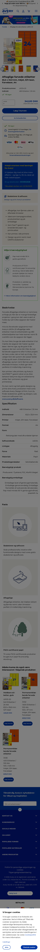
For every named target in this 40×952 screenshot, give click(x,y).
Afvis (6, 947)
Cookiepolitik (30, 935)
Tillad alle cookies (29, 947)
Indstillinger (6, 942)
